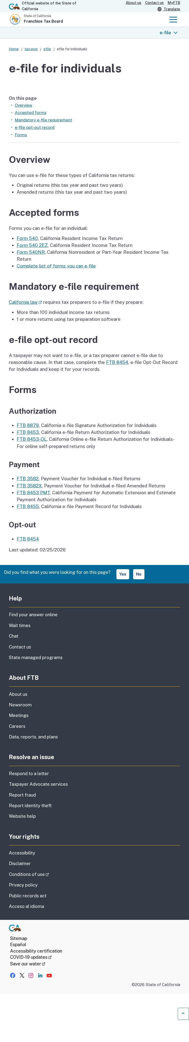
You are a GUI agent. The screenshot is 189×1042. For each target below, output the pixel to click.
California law (25, 302)
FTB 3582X (29, 485)
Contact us (154, 2)
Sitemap (18, 938)
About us (133, 2)
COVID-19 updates (31, 957)
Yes (122, 574)
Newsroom (20, 704)
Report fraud (22, 795)
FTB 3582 (28, 478)
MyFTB (174, 2)
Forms (21, 134)
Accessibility (22, 852)
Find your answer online (33, 614)
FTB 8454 (117, 362)
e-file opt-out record (34, 127)
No (139, 574)
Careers (17, 726)
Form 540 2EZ (32, 245)
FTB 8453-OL (32, 439)
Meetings (19, 715)
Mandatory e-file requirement (43, 120)
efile (47, 49)
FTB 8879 (28, 425)
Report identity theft (30, 805)
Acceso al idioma (26, 906)
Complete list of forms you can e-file (56, 266)
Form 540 (27, 238)
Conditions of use (43, 874)
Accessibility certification (36, 951)
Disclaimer (20, 863)
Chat (13, 636)
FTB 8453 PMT (33, 492)
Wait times (20, 625)
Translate (171, 9)
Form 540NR (31, 252)
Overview (23, 105)
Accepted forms (30, 112)
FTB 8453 (28, 432)
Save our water (27, 963)
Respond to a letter (29, 773)
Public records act (28, 895)
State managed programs (36, 657)
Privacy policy (23, 885)
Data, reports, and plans (33, 736)
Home (14, 49)
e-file (165, 32)
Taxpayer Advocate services (38, 784)
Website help (22, 816)
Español (18, 944)
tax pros (31, 49)
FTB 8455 (28, 506)
